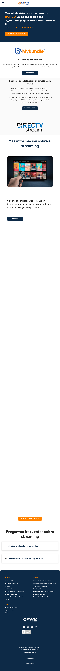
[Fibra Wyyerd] (23, 3)
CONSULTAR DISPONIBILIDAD (16, 33)
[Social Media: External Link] (24, 626)
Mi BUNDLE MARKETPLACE (30, 518)
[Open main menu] (3, 3)
